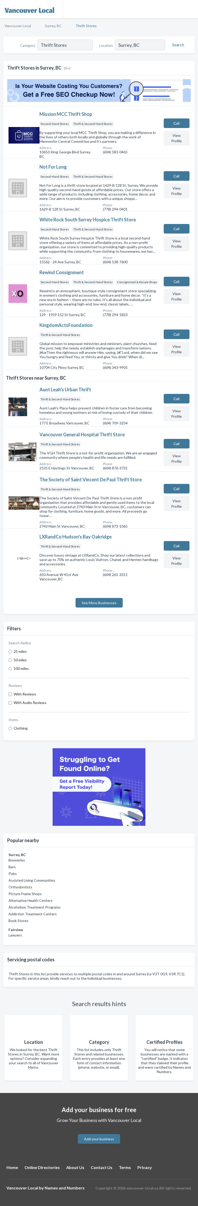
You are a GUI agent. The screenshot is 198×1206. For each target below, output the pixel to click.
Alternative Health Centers (31, 900)
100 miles (21, 668)
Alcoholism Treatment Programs (35, 907)
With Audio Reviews (30, 702)
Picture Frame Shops (25, 894)
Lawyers (15, 935)
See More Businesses (99, 603)
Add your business (99, 1139)
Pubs (13, 873)
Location (106, 45)
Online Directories (42, 1167)
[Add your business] (99, 1132)
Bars (12, 867)
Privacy (144, 1167)
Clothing (21, 728)
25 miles (20, 651)
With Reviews (25, 694)
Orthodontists (20, 887)
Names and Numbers (65, 1187)
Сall (176, 123)
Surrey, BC (53, 26)
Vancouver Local (18, 26)
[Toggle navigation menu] (191, 9)
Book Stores (18, 920)
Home (12, 1167)
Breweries (17, 860)
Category (27, 45)
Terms (125, 1167)
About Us (75, 1167)
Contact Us (101, 1167)
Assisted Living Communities (32, 880)
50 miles (20, 660)
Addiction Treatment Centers (33, 914)
